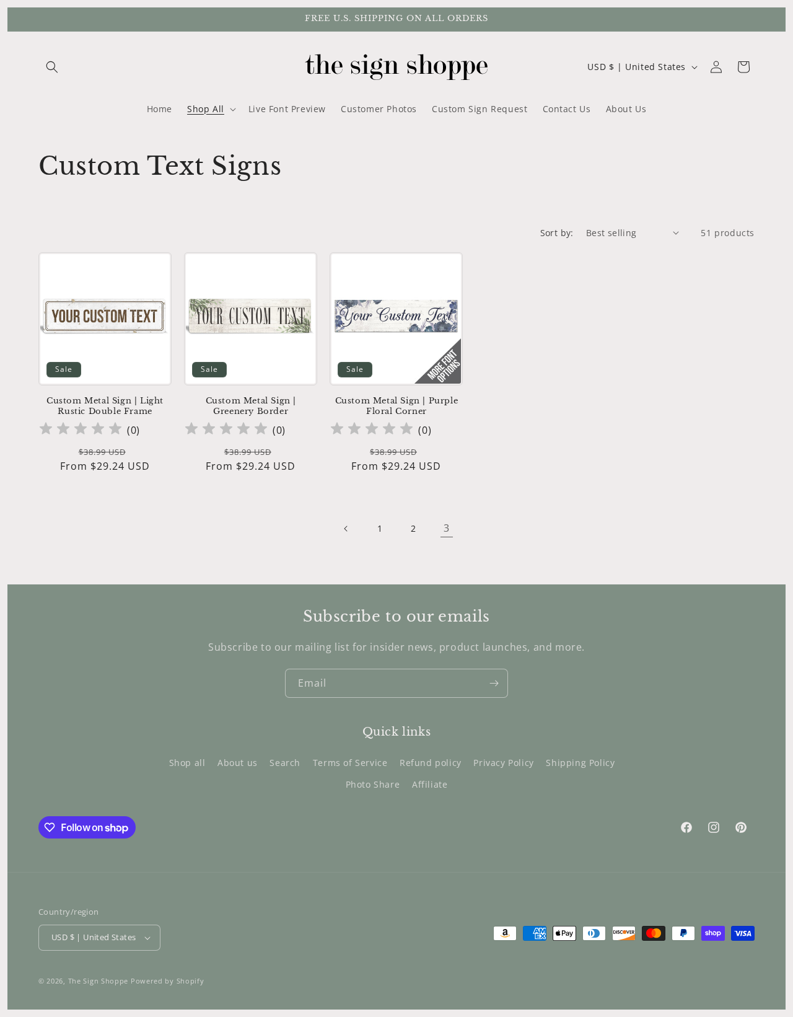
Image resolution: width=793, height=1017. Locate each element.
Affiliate (429, 784)
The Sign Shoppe (99, 980)
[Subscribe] (493, 683)
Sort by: (557, 233)
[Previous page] (346, 528)
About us (237, 762)
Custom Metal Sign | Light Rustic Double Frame (105, 406)
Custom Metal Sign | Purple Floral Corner (396, 406)
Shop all (187, 762)
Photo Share (373, 784)
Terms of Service (350, 762)
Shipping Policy (580, 762)
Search (284, 762)
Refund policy (431, 762)
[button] (52, 67)
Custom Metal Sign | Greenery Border (251, 406)
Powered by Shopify (167, 980)
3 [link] (447, 528)
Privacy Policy (503, 762)
